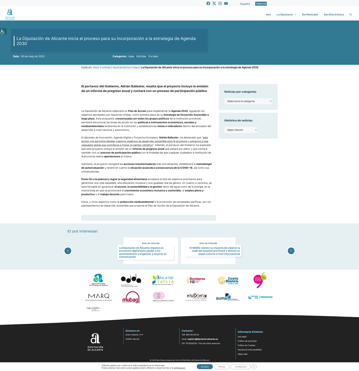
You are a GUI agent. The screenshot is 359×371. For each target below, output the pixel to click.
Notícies (141, 56)
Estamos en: (133, 330)
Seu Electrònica (334, 14)
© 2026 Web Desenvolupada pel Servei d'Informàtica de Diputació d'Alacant (179, 360)
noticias (106, 67)
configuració (179, 368)
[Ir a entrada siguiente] (291, 250)
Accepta (205, 366)
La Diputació (285, 14)
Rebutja (221, 366)
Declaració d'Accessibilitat (250, 349)
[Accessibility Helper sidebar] (3, 31)
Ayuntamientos (122, 67)
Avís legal (242, 336)
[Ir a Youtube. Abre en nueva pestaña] (226, 3)
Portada (153, 56)
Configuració (240, 366)
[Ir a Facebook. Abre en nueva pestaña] (208, 3)
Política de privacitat (247, 341)
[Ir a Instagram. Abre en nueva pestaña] (220, 3)
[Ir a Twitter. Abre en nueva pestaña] (214, 3)
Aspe (131, 56)
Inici (268, 14)
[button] (351, 14)
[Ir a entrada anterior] (68, 250)
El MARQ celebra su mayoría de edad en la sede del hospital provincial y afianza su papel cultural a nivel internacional (215, 250)
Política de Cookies (246, 345)
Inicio (96, 67)
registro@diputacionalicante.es (202, 339)
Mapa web (243, 354)
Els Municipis (310, 14)
